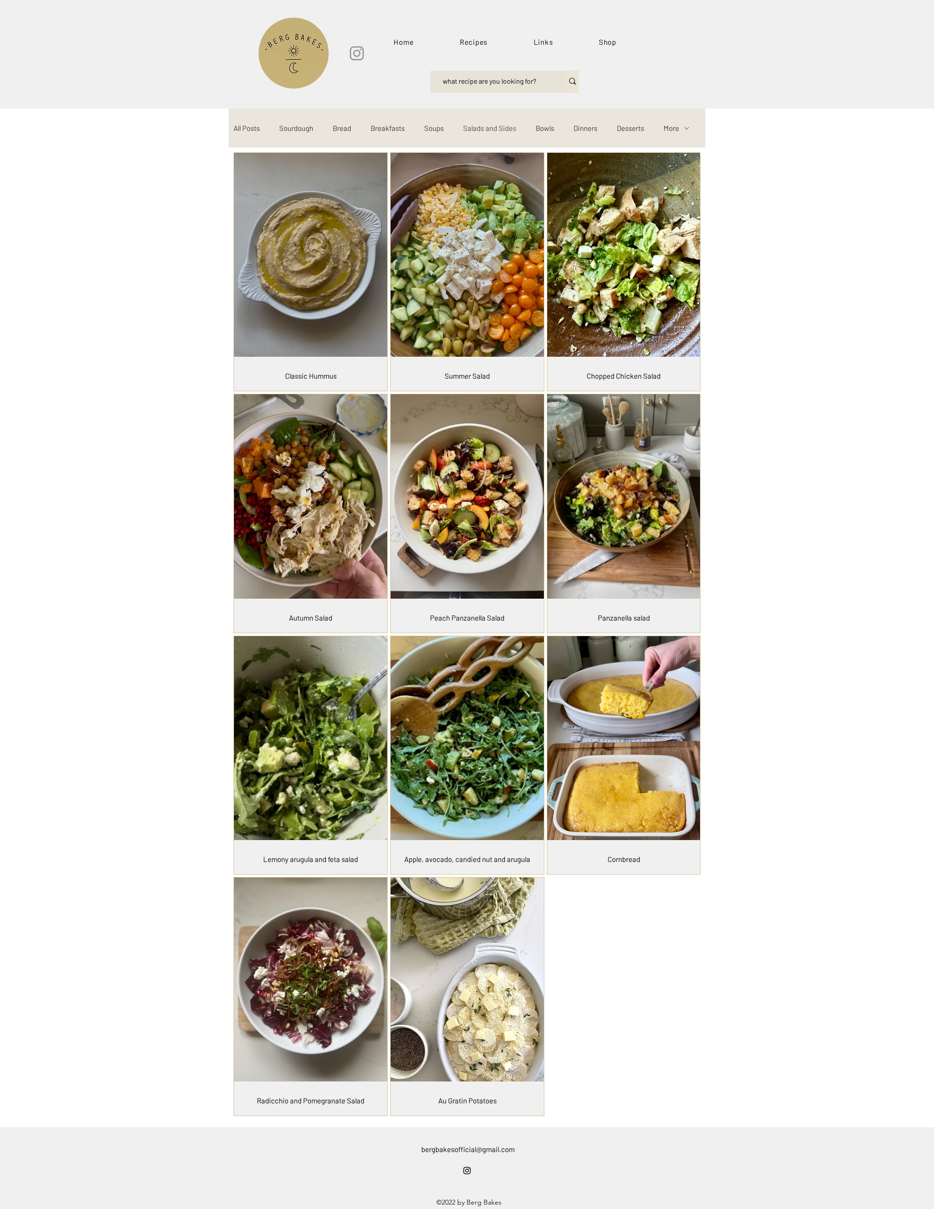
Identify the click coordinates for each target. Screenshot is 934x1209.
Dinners (585, 128)
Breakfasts (388, 128)
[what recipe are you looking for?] (572, 81)
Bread (342, 128)
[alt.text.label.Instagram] (467, 1170)
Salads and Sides (489, 128)
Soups (434, 128)
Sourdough (296, 128)
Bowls (545, 128)
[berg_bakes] (356, 53)
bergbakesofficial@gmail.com (468, 1149)
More (671, 128)
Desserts (630, 128)
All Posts (247, 128)
